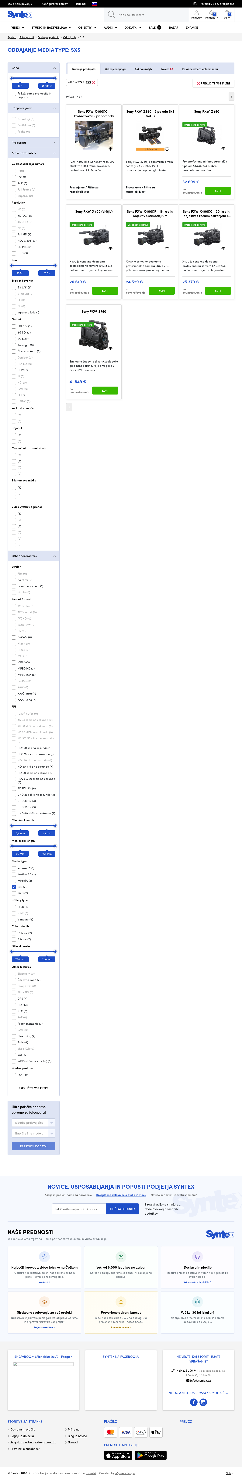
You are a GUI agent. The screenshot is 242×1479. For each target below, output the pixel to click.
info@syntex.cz (200, 1380)
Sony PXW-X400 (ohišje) (94, 211)
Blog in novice (77, 1436)
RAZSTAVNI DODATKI (33, 1146)
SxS (88, 82)
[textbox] (29, 1122)
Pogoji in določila (22, 1436)
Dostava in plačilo (22, 1429)
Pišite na (80, 4)
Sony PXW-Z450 (206, 111)
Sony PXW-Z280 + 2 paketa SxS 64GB (150, 113)
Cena (15, 68)
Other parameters (24, 556)
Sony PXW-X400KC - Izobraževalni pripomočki (94, 113)
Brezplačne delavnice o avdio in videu (121, 1195)
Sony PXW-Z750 (93, 311)
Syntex (12, 37)
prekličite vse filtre (33, 1088)
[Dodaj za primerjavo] (110, 148)
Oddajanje (69, 37)
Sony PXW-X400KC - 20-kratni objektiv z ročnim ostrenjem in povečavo (206, 213)
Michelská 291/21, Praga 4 (54, 1356)
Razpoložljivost (22, 108)
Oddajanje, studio (48, 37)
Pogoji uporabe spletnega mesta (33, 1442)
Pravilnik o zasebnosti (25, 1448)
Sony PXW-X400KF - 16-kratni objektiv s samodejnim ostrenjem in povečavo (150, 213)
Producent (19, 142)
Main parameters (24, 153)
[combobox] (33, 1122)
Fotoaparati (26, 37)
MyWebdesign (125, 1473)
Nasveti (73, 1442)
